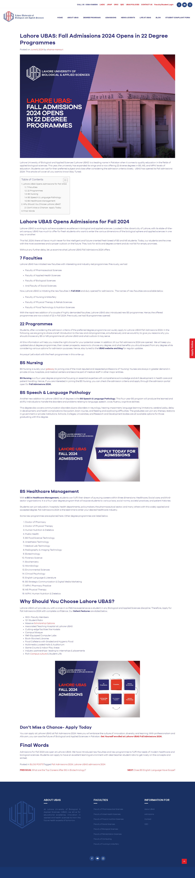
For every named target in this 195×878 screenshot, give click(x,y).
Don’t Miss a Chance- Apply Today (44, 208)
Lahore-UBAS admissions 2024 (89, 764)
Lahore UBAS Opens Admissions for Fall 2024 (45, 184)
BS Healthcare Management (41, 201)
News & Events (128, 18)
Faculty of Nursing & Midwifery (106, 844)
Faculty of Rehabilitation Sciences (108, 834)
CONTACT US (146, 5)
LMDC (102, 5)
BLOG (158, 18)
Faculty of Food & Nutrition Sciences (109, 819)
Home (60, 18)
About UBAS (72, 18)
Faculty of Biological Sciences (106, 829)
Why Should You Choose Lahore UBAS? (42, 204)
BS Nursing (33, 194)
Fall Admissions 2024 (62, 764)
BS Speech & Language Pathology (45, 197)
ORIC (116, 5)
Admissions (110, 18)
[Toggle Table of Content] (64, 180)
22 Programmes (35, 191)
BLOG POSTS (37, 764)
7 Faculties (32, 187)
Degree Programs (92, 18)
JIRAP (109, 5)
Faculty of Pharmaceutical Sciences (108, 809)
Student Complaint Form (177, 18)
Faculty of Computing (103, 839)
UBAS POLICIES (132, 5)
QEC (122, 5)
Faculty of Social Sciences (104, 824)
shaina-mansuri (55, 49)
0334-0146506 (92, 5)
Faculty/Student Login (163, 5)
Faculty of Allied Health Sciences (107, 814)
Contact (147, 819)
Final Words (29, 211)
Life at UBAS (145, 18)
